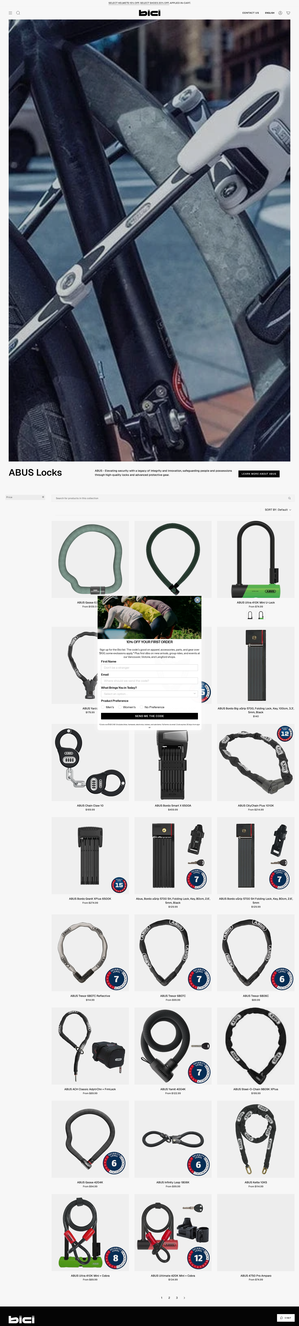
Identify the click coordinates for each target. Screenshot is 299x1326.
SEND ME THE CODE (149, 716)
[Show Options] (194, 694)
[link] (149, 617)
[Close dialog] (197, 599)
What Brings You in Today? (119, 687)
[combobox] (148, 694)
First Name (108, 661)
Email (105, 674)
